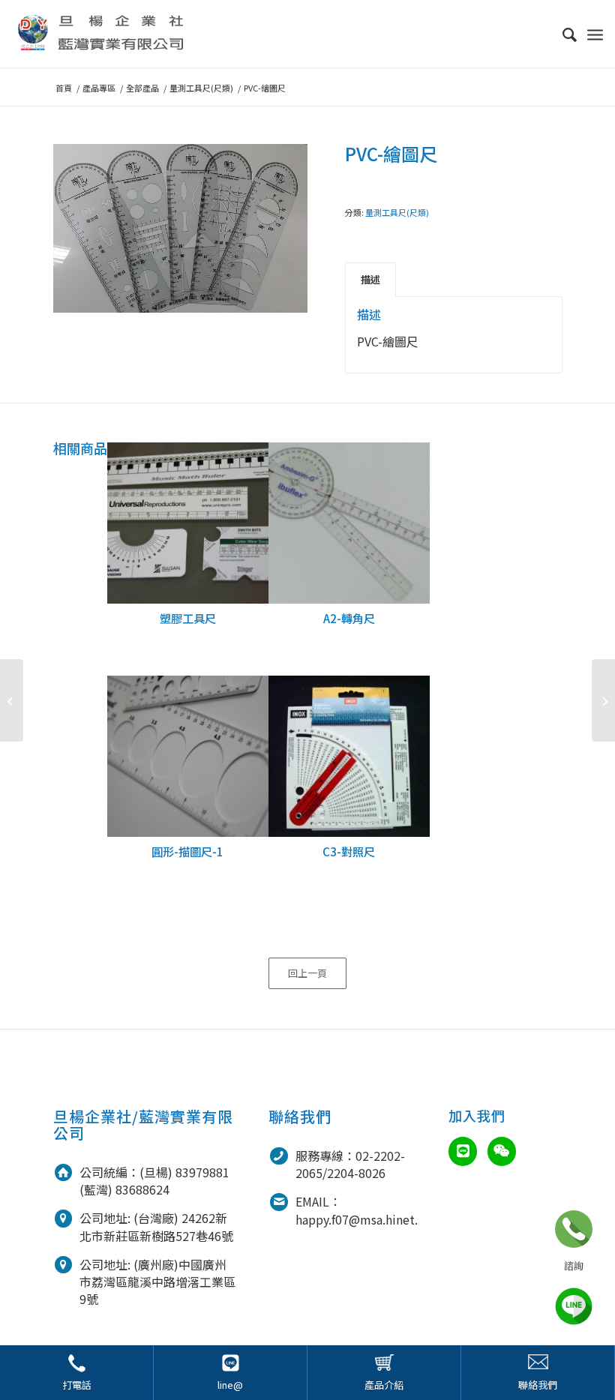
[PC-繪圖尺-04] (603, 700)
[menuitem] (562, 33)
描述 (370, 279)
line (573, 1306)
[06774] (11, 700)
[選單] (595, 33)
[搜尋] (562, 33)
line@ (230, 1385)
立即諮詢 (573, 1229)
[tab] (370, 279)
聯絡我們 (537, 1385)
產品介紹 (384, 1385)
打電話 (77, 1385)
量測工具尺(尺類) (397, 212)
